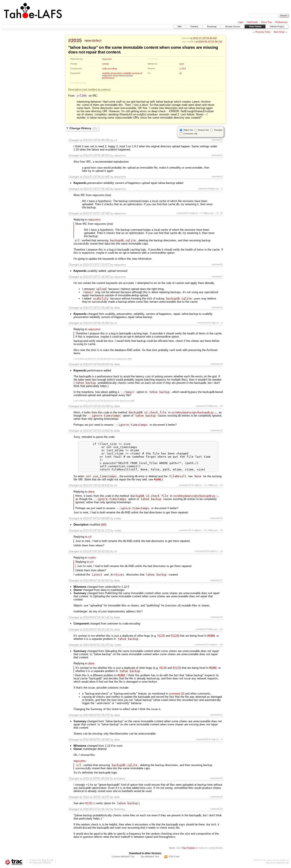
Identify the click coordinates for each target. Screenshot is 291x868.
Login (240, 22)
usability (106, 73)
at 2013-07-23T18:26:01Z (98, 359)
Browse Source (232, 26)
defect (96, 40)
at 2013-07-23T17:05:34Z (95, 189)
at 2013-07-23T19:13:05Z (95, 430)
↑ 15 (220, 551)
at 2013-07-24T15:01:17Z (95, 530)
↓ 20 (220, 629)
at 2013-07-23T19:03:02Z (95, 364)
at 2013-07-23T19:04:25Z (98, 401)
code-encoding (109, 68)
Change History (83, 128)
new (88, 40)
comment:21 (216, 714)
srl (180, 73)
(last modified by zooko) (95, 89)
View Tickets (255, 26)
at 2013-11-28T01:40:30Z (94, 778)
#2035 (75, 40)
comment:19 (201, 629)
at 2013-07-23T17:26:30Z (95, 276)
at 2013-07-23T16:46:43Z (203, 38)
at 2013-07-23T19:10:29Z (95, 406)
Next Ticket (279, 32)
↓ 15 (220, 485)
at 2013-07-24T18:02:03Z (95, 551)
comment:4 (203, 188)
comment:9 (202, 322)
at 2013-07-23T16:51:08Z (95, 176)
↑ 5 (220, 322)
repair (115, 75)
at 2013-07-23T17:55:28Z (95, 307)
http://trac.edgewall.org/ (277, 862)
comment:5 (181, 213)
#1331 (89, 803)
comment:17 (216, 580)
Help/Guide (252, 22)
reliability (127, 73)
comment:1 (217, 140)
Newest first (203, 130)
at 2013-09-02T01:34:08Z (95, 739)
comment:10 (216, 364)
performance (108, 78)
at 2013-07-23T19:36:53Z (95, 485)
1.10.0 (182, 68)
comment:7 (217, 276)
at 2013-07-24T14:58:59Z (95, 518)
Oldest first (188, 130)
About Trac (266, 22)
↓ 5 (220, 188)
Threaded (218, 130)
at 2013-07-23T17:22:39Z (95, 213)
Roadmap (212, 26)
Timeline (194, 26)
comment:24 (216, 796)
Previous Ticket (262, 32)
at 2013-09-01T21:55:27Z (95, 644)
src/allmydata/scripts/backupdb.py (192, 412)
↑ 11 (204, 485)
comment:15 (185, 530)
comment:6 (217, 264)
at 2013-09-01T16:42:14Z (95, 617)
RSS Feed (174, 856)
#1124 (174, 635)
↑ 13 (204, 530)
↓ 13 (220, 406)
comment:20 (201, 644)
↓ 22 (220, 213)
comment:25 (216, 809)
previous (122, 359)
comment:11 (202, 406)
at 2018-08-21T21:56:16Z (209, 41)
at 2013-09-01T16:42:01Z (95, 580)
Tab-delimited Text (149, 856)
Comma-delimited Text (123, 856)
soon (181, 64)
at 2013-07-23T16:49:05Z (95, 155)
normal (105, 64)
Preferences (281, 22)
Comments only (190, 134)
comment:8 (217, 307)
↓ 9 (216, 213)
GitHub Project (277, 26)
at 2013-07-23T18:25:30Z (95, 323)
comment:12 (216, 430)
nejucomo (107, 59)
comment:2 (217, 155)
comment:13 (185, 485)
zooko (92, 557)
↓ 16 (220, 530)
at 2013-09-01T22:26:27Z (95, 715)
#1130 (161, 635)
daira (91, 491)
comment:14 (216, 518)
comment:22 (202, 739)
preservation (117, 73)
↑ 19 (220, 644)
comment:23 (216, 778)
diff (129, 359)
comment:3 (217, 176)
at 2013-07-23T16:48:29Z (95, 140)
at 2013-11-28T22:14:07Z (94, 797)
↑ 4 (200, 213)
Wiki (180, 26)
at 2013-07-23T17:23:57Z (95, 264)
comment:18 (216, 617)
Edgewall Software (42, 862)
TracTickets (188, 848)
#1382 (157, 479)
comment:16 (201, 551)
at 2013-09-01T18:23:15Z (95, 629)
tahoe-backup (126, 75)
